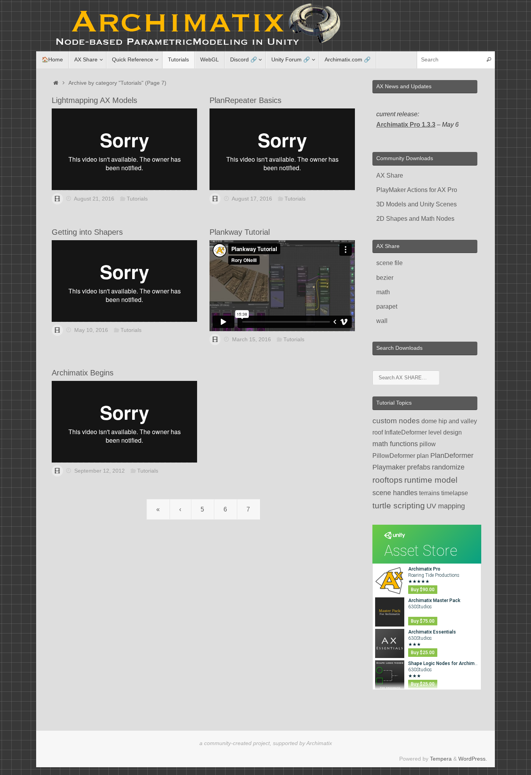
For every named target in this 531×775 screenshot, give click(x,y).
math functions (395, 444)
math (383, 292)
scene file (389, 263)
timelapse (454, 493)
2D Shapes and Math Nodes (415, 218)
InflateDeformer (405, 432)
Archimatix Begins (83, 372)
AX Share (389, 175)
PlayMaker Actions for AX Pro (416, 190)
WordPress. (472, 759)
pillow (427, 444)
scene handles (394, 493)
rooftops (387, 479)
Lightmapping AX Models (94, 100)
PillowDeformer (393, 455)
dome (429, 421)
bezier (384, 277)
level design (445, 432)
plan (423, 455)
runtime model (431, 480)
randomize (448, 467)
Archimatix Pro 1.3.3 (405, 124)
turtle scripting (398, 505)
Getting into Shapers (87, 232)
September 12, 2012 (99, 471)
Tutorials (137, 198)
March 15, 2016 (251, 339)
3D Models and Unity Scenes (416, 204)
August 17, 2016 (252, 198)
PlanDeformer (451, 455)
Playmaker (388, 467)
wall (382, 321)
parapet (386, 306)
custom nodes (396, 421)
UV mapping (445, 506)
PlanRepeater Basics (245, 100)
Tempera (441, 759)
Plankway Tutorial (240, 232)
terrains (429, 493)
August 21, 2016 (94, 198)
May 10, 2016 (91, 330)
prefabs (418, 467)
